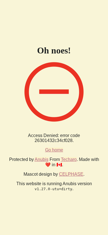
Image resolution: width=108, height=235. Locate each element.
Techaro (69, 159)
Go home (54, 150)
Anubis (41, 159)
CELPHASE (71, 174)
